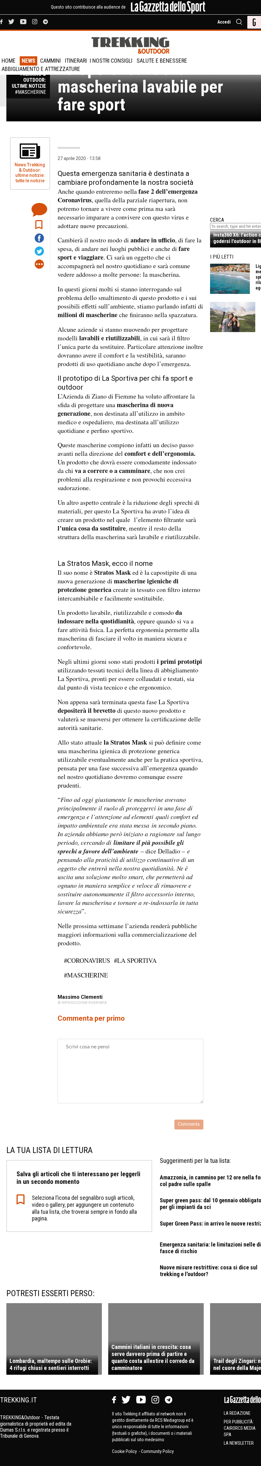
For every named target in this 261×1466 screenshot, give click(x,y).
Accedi (224, 21)
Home (9, 60)
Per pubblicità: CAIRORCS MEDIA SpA (240, 1428)
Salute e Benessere (162, 60)
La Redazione (237, 1413)
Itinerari (76, 60)
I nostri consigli (111, 60)
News (28, 60)
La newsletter (239, 1443)
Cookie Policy (125, 1451)
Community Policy (157, 1451)
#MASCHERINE (86, 975)
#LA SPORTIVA (135, 960)
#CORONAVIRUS (87, 960)
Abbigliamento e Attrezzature (41, 69)
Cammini (50, 60)
